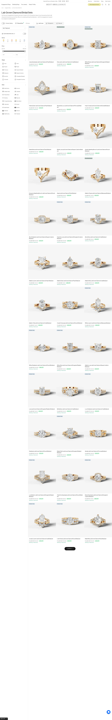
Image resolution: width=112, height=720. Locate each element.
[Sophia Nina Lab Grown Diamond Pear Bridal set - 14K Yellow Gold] (42, 130)
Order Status (96, 1)
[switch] (3, 23)
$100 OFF (3, 718)
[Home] (56, 4)
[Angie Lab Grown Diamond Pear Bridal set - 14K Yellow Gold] (70, 174)
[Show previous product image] (30, 43)
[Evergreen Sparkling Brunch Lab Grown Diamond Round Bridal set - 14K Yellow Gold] (42, 174)
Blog (102, 1)
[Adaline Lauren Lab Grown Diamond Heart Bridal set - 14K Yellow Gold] (42, 261)
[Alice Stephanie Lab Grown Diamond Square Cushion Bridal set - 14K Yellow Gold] (42, 218)
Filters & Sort (20, 23)
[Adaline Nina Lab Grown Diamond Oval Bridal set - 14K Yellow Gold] (98, 261)
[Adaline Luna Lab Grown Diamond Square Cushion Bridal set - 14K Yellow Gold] (98, 346)
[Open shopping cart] (108, 4)
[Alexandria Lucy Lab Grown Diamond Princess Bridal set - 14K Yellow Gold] (70, 86)
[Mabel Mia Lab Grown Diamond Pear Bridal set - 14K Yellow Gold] (98, 519)
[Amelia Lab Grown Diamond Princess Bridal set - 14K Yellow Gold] (98, 432)
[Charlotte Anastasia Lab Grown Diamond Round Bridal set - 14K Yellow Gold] (70, 476)
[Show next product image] (53, 43)
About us (90, 1)
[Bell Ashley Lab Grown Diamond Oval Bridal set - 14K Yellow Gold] (70, 390)
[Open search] (102, 4)
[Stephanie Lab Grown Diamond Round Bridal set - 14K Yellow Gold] (42, 432)
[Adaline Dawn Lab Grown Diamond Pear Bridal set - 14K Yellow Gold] (70, 261)
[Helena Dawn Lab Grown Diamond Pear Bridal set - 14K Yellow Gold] (42, 86)
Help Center (107, 1)
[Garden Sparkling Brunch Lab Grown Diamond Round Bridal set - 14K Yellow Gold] (98, 130)
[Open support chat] (108, 716)
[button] (14, 46)
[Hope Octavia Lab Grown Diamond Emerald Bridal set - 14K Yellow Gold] (98, 86)
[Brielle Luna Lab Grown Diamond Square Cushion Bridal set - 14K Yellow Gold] (70, 130)
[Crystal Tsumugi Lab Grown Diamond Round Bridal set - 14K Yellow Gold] (70, 304)
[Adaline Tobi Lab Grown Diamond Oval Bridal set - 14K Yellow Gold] (42, 304)
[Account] (105, 4)
